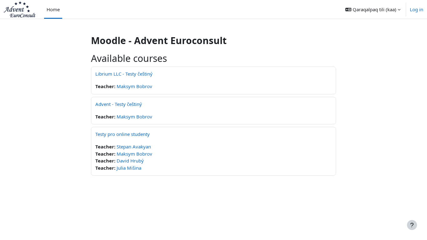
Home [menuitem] (53, 9)
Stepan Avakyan (134, 146)
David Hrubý (130, 161)
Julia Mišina (129, 168)
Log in (416, 9)
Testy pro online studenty (122, 134)
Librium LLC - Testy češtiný (124, 74)
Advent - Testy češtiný (118, 104)
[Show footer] (412, 225)
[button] (372, 9)
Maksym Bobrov (134, 86)
